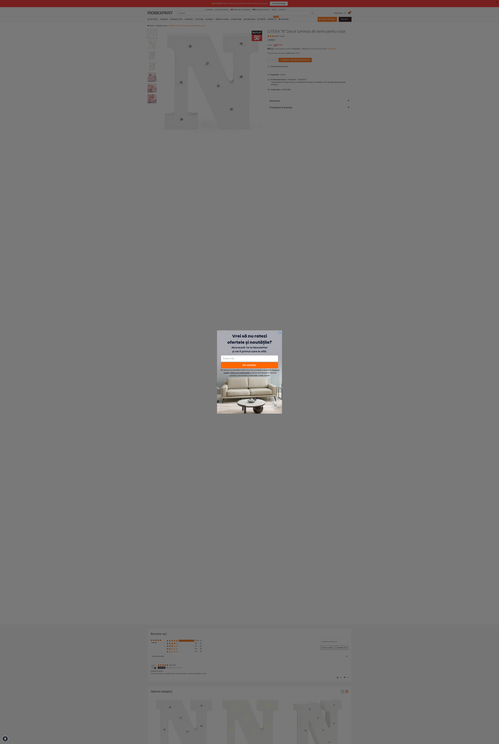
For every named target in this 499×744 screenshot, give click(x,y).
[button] (5, 739)
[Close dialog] (279, 332)
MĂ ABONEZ (249, 365)
